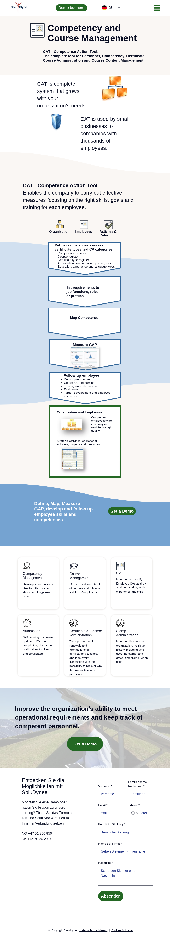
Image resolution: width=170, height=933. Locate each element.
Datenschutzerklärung (93, 930)
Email (102, 805)
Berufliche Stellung (111, 824)
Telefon (134, 805)
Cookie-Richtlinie (122, 930)
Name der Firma (110, 843)
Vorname (105, 786)
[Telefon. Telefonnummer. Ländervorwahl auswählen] (135, 813)
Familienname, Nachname (138, 784)
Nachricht (105, 862)
